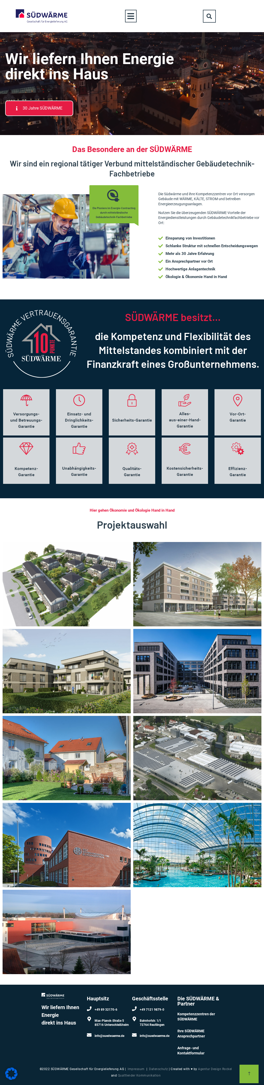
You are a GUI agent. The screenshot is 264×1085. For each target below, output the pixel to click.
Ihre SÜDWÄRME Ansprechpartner (191, 1033)
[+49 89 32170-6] (89, 1008)
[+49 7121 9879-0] (134, 1008)
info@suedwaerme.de (109, 1036)
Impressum (136, 1069)
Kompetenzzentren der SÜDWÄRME (196, 1016)
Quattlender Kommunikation (139, 1075)
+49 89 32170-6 (106, 1009)
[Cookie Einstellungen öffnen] (11, 1078)
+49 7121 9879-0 (152, 1009)
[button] (131, 16)
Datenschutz (158, 1069)
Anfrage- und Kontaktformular (190, 1050)
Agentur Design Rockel (215, 1069)
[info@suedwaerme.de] (89, 1035)
